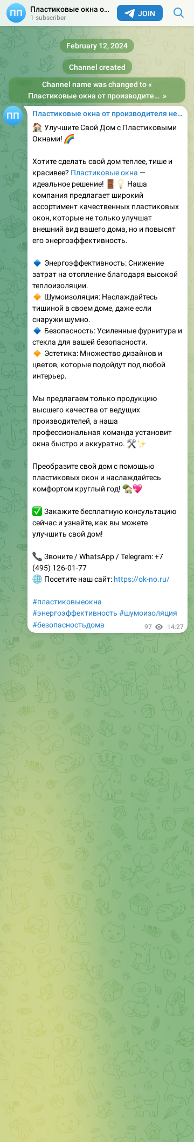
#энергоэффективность (74, 613)
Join (146, 13)
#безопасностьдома (68, 624)
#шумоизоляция (148, 613)
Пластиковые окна (104, 172)
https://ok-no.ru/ (142, 579)
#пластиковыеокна (67, 601)
